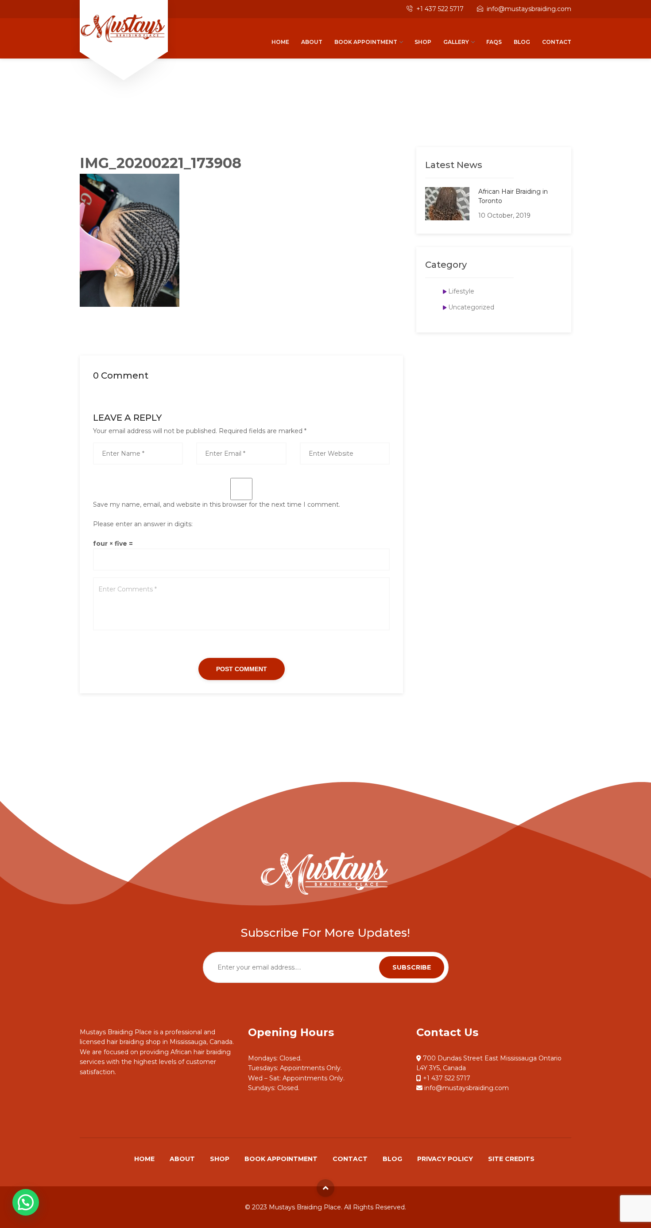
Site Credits (511, 1159)
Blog (522, 42)
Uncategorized (471, 307)
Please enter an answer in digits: (143, 524)
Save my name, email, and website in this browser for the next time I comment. (216, 504)
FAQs (494, 42)
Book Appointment (365, 42)
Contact (556, 42)
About (311, 42)
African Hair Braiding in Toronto (513, 196)
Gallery (456, 42)
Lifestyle (461, 291)
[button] (25, 1202)
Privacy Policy (445, 1159)
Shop (423, 42)
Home (280, 42)
